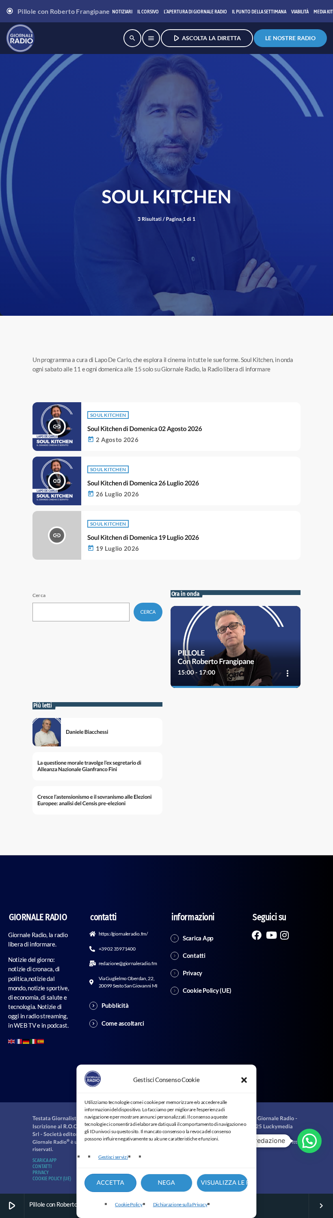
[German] (26, 1040)
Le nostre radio (290, 37)
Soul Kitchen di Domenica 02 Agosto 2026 (144, 429)
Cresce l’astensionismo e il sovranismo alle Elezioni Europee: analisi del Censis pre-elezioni (94, 799)
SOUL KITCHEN (108, 415)
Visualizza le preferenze (225, 1182)
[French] (19, 1040)
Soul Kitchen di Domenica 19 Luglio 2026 (143, 537)
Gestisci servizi (113, 1157)
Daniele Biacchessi (87, 732)
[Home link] (20, 38)
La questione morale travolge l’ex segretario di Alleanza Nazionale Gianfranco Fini (89, 765)
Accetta (110, 1182)
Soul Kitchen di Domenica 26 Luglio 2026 (143, 483)
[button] (244, 1080)
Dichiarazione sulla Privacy (180, 1204)
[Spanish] (41, 1040)
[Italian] (33, 1040)
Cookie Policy (129, 1204)
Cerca (38, 595)
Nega (166, 1182)
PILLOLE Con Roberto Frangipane (216, 657)
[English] (11, 1040)
